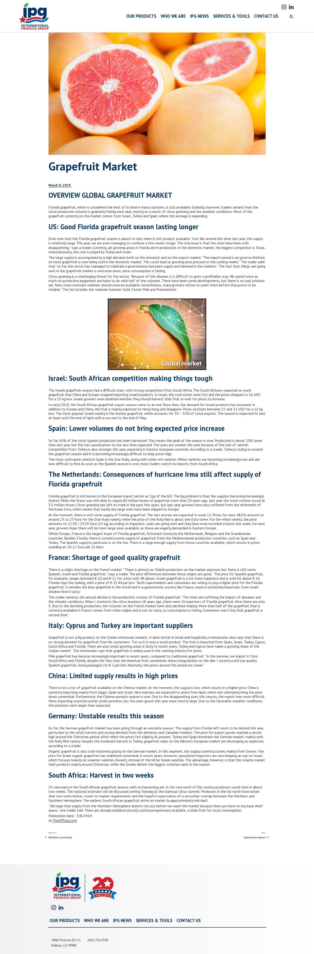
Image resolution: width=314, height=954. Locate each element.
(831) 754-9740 (98, 940)
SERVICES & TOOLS (231, 16)
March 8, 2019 (60, 185)
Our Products (65, 920)
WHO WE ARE (173, 16)
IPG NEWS (199, 16)
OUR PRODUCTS (141, 16)
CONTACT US (266, 16)
